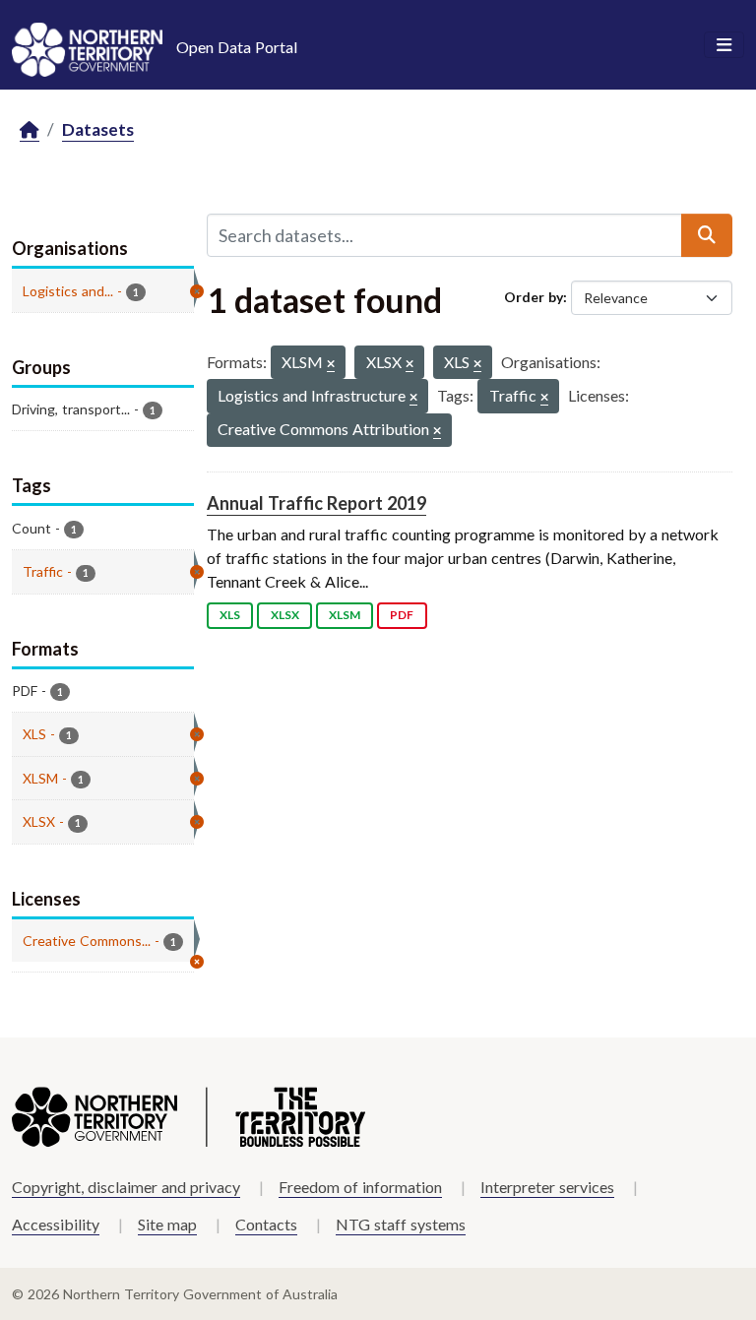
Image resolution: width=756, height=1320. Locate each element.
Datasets (98, 129)
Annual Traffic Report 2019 (316, 503)
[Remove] (331, 364)
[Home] (29, 130)
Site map (167, 1224)
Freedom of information (360, 1186)
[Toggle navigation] (724, 45)
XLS (230, 614)
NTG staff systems (401, 1224)
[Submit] (706, 235)
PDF (401, 614)
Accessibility (55, 1224)
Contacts (266, 1224)
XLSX (285, 614)
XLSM (344, 614)
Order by (533, 296)
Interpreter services (547, 1186)
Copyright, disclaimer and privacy (126, 1186)
